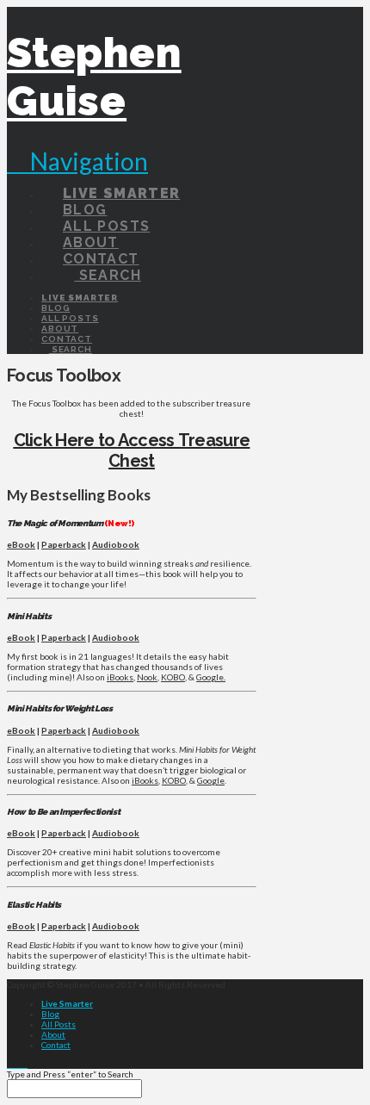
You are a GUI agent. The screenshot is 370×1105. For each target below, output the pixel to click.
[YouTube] (24, 1063)
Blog (50, 1014)
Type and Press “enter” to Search (70, 1074)
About (53, 1034)
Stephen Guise (94, 76)
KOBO (173, 677)
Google (211, 780)
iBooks (120, 677)
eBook (21, 544)
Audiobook (115, 544)
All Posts (58, 1024)
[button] (77, 161)
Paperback (63, 544)
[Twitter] (17, 1063)
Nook (147, 677)
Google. (210, 677)
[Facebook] (10, 1063)
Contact (56, 1045)
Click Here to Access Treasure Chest (132, 450)
